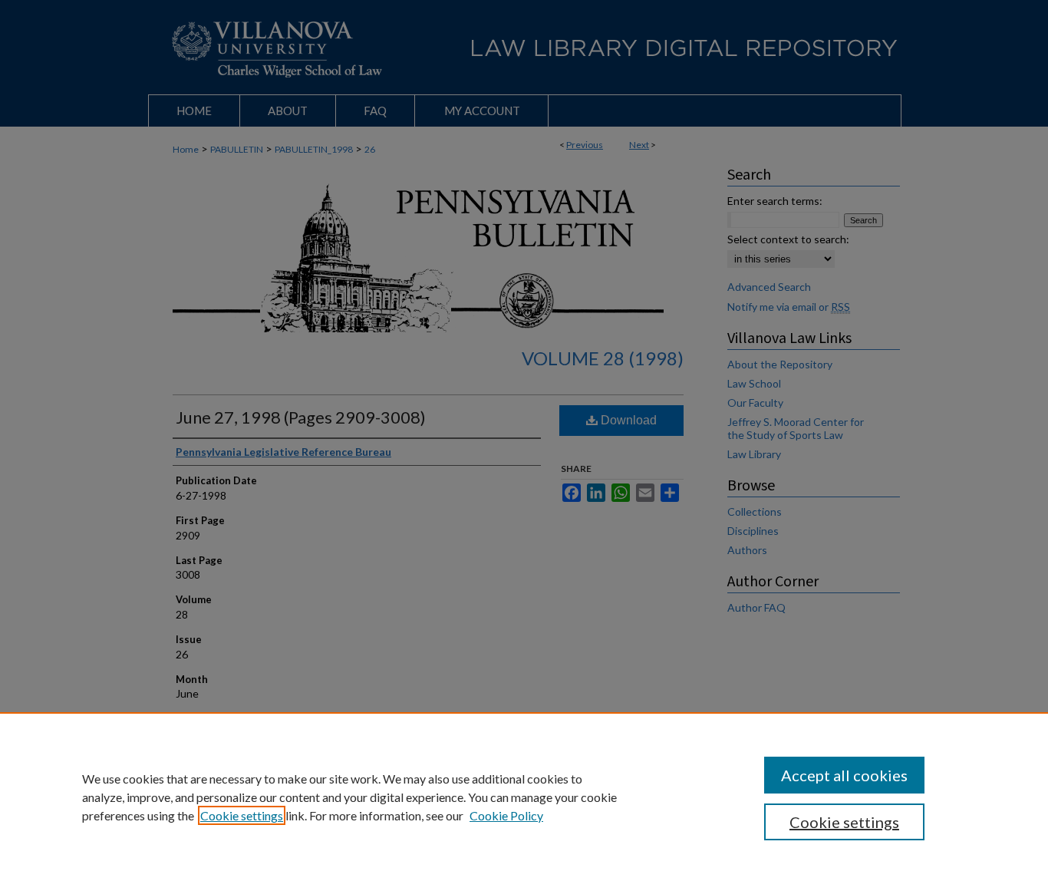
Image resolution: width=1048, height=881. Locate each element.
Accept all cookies (844, 775)
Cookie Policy (506, 815)
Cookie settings (241, 815)
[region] (524, 796)
